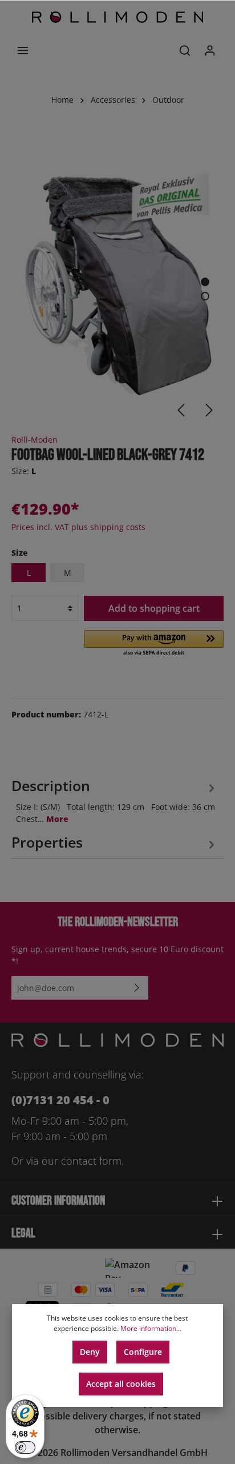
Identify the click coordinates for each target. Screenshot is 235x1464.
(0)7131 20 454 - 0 (60, 1100)
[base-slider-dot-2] (205, 296)
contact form (91, 1161)
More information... (150, 1328)
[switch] (25, 1447)
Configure (143, 1351)
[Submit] (136, 988)
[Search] (184, 50)
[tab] (114, 799)
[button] (154, 643)
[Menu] (22, 50)
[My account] (209, 50)
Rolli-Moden (34, 439)
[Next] (209, 410)
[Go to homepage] (117, 17)
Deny (90, 1351)
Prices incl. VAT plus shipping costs (78, 527)
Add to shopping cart (154, 608)
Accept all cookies (121, 1383)
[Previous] (181, 410)
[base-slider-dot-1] (205, 282)
